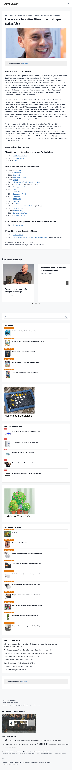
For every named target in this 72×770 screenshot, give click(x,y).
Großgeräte (19, 740)
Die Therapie (17, 170)
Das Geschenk (18, 208)
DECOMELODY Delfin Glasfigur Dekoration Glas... (26, 431)
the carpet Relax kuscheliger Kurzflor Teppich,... (26, 626)
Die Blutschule (18, 225)
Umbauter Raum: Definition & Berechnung (18, 666)
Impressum (5, 764)
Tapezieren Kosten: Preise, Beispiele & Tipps (19, 663)
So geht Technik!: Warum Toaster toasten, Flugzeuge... (28, 341)
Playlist (15, 160)
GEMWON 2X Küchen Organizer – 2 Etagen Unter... (27, 605)
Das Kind (16, 175)
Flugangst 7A (17, 201)
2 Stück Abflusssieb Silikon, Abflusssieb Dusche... (27, 553)
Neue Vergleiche (13, 764)
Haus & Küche (25, 740)
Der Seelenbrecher (20, 177)
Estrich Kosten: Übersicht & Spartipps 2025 (19, 660)
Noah (15, 189)
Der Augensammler (20, 156)
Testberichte (33, 744)
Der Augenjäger (18, 158)
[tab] (32, 303)
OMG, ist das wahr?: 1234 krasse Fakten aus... (25, 372)
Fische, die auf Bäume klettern (24, 206)
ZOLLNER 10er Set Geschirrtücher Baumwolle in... (27, 574)
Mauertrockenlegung (54, 740)
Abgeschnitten (18, 184)
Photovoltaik (17, 744)
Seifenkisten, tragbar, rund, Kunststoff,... (24, 452)
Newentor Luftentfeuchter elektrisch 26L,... (25, 442)
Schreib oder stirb (19, 215)
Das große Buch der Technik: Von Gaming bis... (26, 362)
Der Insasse (17, 203)
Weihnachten (65, 744)
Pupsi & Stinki (18, 235)
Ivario (44, 740)
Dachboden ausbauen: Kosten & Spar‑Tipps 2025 (21, 656)
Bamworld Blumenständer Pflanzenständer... (25, 615)
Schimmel (25, 744)
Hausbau (20, 753)
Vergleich (42, 743)
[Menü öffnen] (68, 3)
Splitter (15, 180)
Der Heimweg (18, 210)
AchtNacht (17, 199)
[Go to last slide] (5, 283)
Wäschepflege (5, 747)
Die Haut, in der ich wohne (19, 542)
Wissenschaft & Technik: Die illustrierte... (24, 351)
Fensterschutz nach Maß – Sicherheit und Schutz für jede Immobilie (27, 650)
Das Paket (16, 196)
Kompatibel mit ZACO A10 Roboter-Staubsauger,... (27, 473)
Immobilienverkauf (36, 740)
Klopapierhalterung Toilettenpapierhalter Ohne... (26, 584)
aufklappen (25, 63)
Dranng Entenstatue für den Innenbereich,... (25, 463)
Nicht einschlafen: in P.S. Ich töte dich (26, 182)
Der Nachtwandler (19, 187)
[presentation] (18, 274)
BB (3, 740)
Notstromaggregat (7, 744)
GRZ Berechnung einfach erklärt (15, 670)
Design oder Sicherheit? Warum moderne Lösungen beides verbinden (28, 653)
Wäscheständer (12, 747)
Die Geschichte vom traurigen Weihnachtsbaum (30, 237)
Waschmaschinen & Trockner (55, 744)
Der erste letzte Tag (20, 213)
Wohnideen (46, 752)
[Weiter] (67, 283)
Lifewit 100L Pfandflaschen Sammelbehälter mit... (27, 563)
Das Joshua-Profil (19, 194)
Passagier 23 (17, 192)
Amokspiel (17, 172)
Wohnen (14, 532)
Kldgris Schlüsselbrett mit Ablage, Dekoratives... (26, 594)
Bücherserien (10, 740)
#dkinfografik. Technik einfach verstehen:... (25, 331)
